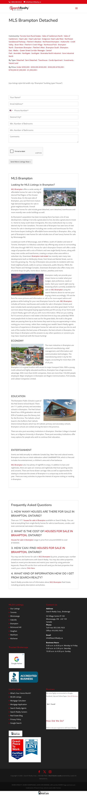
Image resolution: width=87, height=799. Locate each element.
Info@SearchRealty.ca (54, 638)
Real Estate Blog (16, 715)
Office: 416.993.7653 (54, 630)
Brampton (14, 623)
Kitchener (14, 638)
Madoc (15, 50)
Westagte (41, 50)
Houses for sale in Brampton (22, 540)
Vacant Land (13, 63)
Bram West (19, 44)
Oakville (13, 620)
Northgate (26, 53)
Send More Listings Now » (21, 162)
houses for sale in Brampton (34, 520)
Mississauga (15, 616)
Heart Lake (23, 39)
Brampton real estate (40, 256)
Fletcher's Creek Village (33, 44)
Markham (14, 635)
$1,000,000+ (32, 70)
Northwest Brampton (51, 42)
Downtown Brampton (23, 47)
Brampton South (52, 47)
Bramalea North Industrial (51, 53)
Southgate (35, 53)
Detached (20, 60)
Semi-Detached (31, 60)
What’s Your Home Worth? (20, 693)
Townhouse (42, 60)
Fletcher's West (39, 47)
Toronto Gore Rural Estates (30, 36)
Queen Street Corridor (28, 50)
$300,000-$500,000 (39, 67)
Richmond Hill (15, 627)
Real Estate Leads (55, 776)
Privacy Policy (15, 719)
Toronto (13, 612)
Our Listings (15, 608)
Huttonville (65, 42)
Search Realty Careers (18, 712)
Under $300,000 (23, 67)
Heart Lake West (57, 39)
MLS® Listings (15, 697)
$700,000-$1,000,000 (17, 70)
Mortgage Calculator (18, 700)
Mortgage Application (18, 704)
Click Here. (31, 568)
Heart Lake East (35, 39)
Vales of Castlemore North (52, 36)
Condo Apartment (56, 60)
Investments (68, 60)
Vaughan (13, 631)
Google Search (16, 723)
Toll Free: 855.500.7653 (55, 627)
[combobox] (11, 110)
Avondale (17, 53)
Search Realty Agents (18, 708)
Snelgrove (46, 39)
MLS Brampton (17, 189)
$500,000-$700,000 (56, 67)
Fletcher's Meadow (34, 42)
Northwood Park (50, 44)
